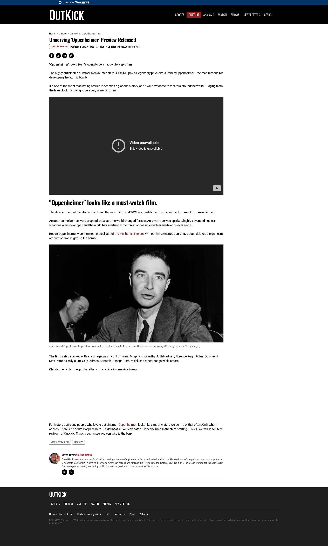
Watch (222, 14)
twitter (71, 472)
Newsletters (252, 14)
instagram (64, 472)
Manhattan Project (132, 233)
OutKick (67, 14)
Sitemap (144, 514)
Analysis (208, 14)
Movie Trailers (60, 442)
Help (108, 514)
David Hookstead (59, 46)
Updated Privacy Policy (89, 514)
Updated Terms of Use (61, 514)
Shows (235, 14)
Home (52, 33)
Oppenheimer (127, 424)
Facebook (51, 55)
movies (79, 442)
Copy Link (71, 55)
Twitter (58, 55)
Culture (194, 14)
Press (132, 514)
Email (64, 55)
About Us (120, 514)
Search (268, 14)
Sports (179, 14)
